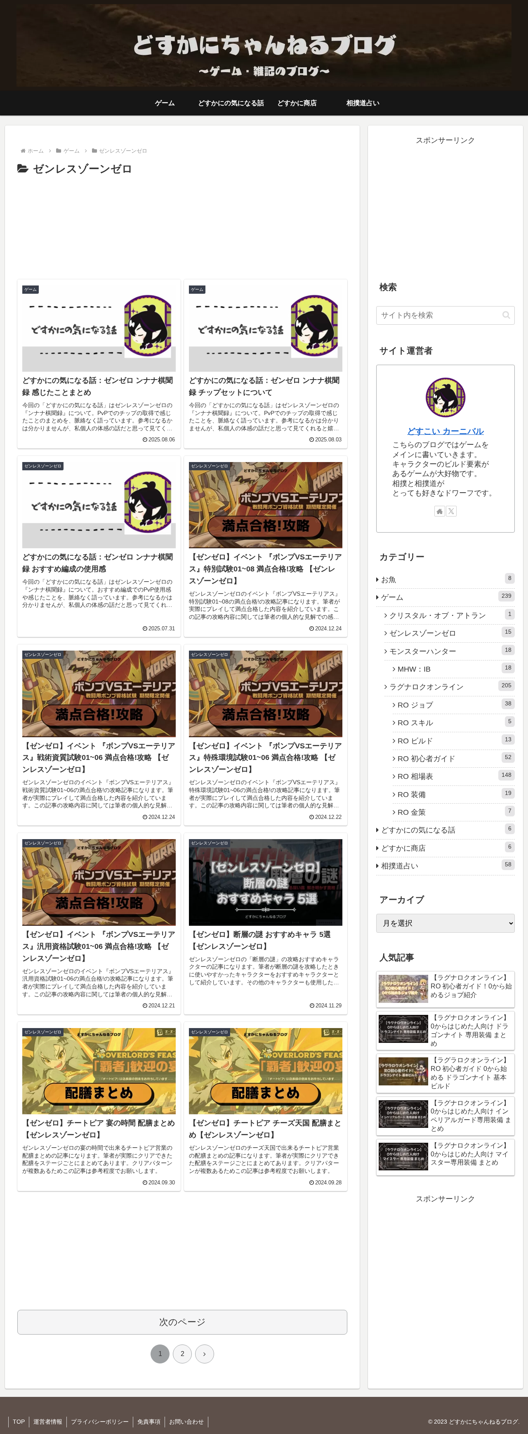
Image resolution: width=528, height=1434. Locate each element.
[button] (506, 315)
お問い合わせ (186, 1421)
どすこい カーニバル (445, 431)
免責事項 (148, 1421)
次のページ (182, 1322)
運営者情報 (47, 1421)
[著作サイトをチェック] (439, 511)
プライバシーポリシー (100, 1421)
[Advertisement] (182, 224)
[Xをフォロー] (451, 511)
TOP (19, 1421)
